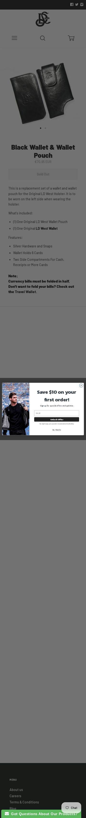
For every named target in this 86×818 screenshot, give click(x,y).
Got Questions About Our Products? (43, 814)
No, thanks (57, 430)
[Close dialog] (81, 385)
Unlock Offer (56, 419)
